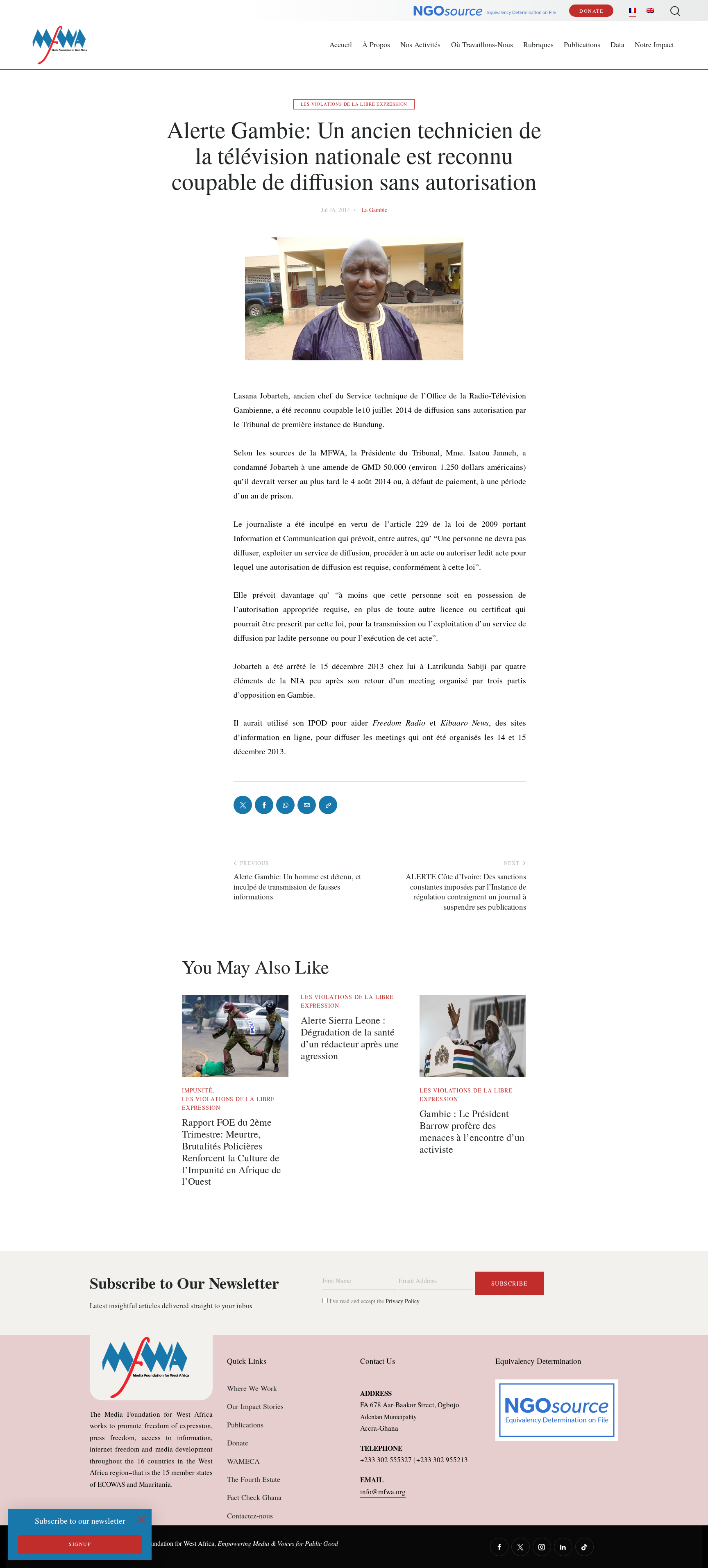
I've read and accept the (374, 1301)
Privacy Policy (403, 1301)
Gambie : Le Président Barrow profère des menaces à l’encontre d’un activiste (472, 1131)
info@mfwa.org (383, 1491)
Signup (80, 1544)
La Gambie (374, 210)
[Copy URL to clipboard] (328, 805)
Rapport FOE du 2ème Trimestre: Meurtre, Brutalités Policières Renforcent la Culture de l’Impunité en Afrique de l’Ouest (231, 1151)
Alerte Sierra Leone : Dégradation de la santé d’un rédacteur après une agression (350, 1037)
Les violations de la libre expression (354, 104)
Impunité (197, 1090)
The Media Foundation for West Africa (164, 1543)
